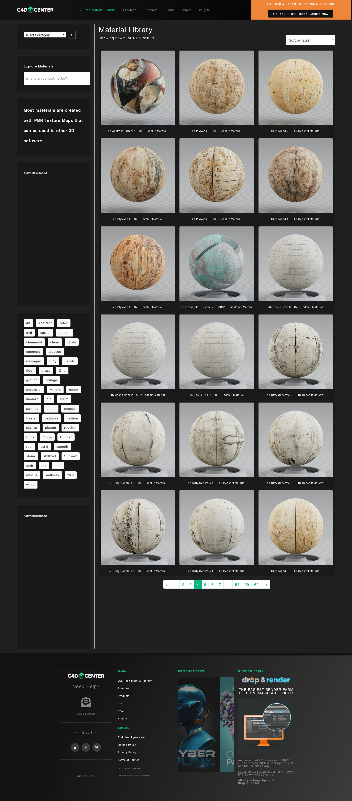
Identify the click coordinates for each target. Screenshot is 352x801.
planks (31, 427)
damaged (33, 361)
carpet (45, 332)
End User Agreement (131, 737)
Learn (170, 10)
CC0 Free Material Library (95, 10)
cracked (54, 351)
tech (29, 465)
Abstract (45, 323)
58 (237, 584)
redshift (70, 427)
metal (73, 389)
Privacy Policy (127, 752)
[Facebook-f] (86, 747)
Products (150, 10)
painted (32, 408)
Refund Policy (127, 744)
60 (256, 584)
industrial (34, 389)
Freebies (129, 10)
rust (29, 446)
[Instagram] (75, 747)
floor (30, 370)
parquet (70, 408)
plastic (50, 427)
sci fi (44, 446)
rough (47, 437)
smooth (62, 446)
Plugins (204, 10)
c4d (29, 332)
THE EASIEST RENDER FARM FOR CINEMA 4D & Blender (266, 691)
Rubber (66, 437)
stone (30, 456)
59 (247, 584)
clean (54, 342)
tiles (58, 465)
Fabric (70, 361)
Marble (55, 389)
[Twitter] (96, 747)
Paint (64, 399)
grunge (51, 380)
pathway (51, 418)
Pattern (72, 418)
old (49, 399)
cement (64, 332)
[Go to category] (72, 35)
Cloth (71, 342)
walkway (52, 475)
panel (51, 408)
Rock (30, 437)
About (186, 10)
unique (31, 475)
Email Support (86, 713)
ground (32, 380)
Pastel (31, 418)
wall (70, 475)
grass (46, 370)
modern (32, 399)
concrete (33, 351)
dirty (53, 361)
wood (30, 484)
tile (43, 465)
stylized (49, 456)
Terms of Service (129, 759)
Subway (70, 456)
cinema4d (34, 342)
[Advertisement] (53, 238)
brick (64, 323)
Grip (62, 370)
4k (28, 323)
